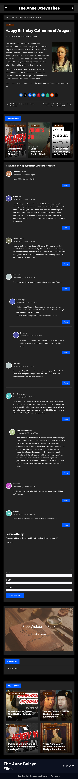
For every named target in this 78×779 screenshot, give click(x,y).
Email (8, 580)
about (21, 83)
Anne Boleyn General (16, 693)
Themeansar (55, 776)
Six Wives (10, 25)
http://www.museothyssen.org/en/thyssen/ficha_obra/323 (37, 315)
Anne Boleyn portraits (51, 729)
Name (8, 573)
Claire (18, 300)
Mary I (38, 65)
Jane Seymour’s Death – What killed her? (38, 152)
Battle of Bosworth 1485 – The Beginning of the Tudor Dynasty (56, 714)
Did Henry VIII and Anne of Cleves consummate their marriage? (15, 155)
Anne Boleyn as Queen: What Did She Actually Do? (20, 714)
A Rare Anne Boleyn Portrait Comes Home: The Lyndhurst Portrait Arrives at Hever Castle (55, 748)
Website (9, 587)
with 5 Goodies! (39, 634)
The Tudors (47, 693)
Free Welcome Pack (38, 626)
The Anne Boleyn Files (39, 8)
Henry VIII (12, 126)
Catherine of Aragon (29, 37)
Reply (66, 185)
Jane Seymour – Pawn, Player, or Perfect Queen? (62, 152)
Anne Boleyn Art (49, 726)
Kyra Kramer (18, 394)
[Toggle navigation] (6, 8)
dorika (15, 484)
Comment (10, 542)
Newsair (45, 776)
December (10, 46)
